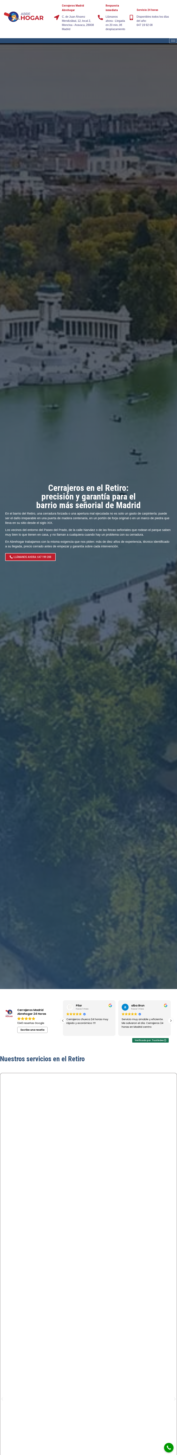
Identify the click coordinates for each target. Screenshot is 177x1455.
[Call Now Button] (169, 1447)
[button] (170, 1020)
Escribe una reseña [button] (32, 1030)
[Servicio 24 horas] (131, 17)
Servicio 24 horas (147, 10)
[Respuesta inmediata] (100, 17)
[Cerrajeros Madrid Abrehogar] (56, 17)
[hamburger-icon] (173, 40)
